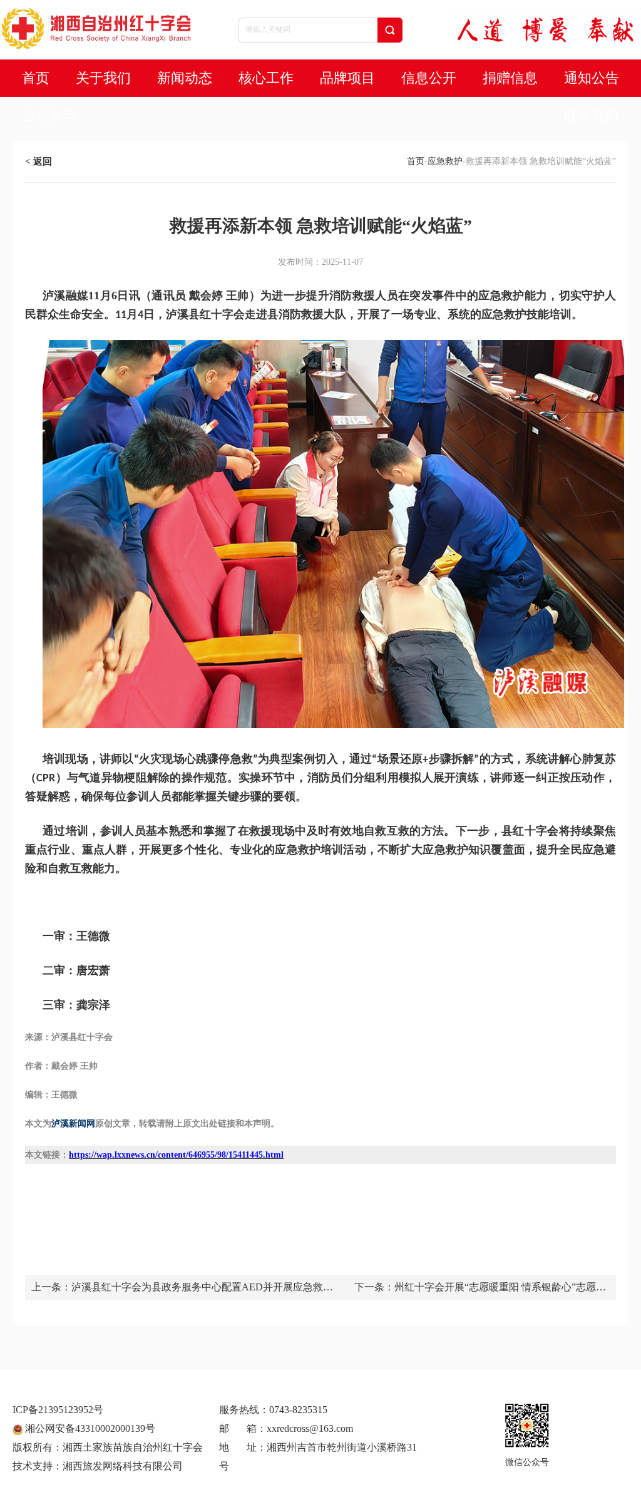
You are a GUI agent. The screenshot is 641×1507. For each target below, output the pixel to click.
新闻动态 (184, 78)
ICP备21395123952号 (58, 1409)
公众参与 (49, 115)
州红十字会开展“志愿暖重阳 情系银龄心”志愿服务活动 (500, 1288)
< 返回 (38, 162)
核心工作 (266, 78)
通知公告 (591, 78)
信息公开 (428, 78)
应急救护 (445, 161)
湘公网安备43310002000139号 (89, 1428)
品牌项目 (347, 78)
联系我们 (591, 115)
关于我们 (103, 78)
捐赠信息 (510, 78)
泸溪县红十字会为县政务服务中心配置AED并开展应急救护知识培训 (202, 1288)
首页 (35, 78)
